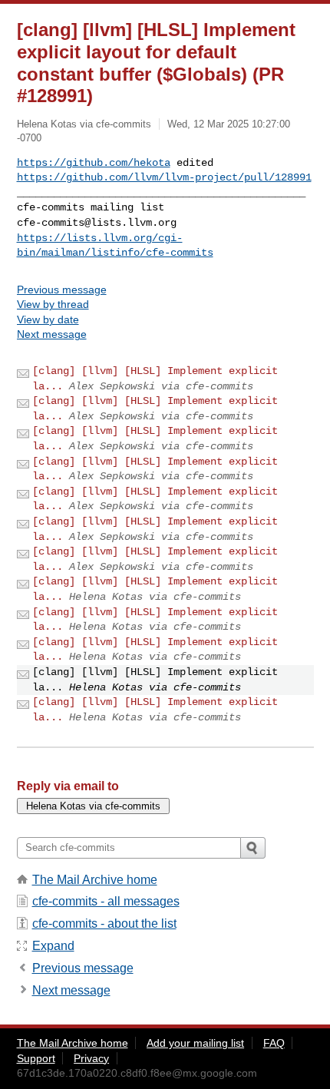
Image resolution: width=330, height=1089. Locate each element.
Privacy (91, 1058)
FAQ (274, 1043)
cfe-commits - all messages (106, 901)
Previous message (62, 289)
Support (36, 1058)
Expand (53, 945)
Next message (52, 334)
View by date (48, 319)
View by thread (53, 304)
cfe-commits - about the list (104, 923)
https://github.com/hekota (93, 163)
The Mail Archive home (94, 879)
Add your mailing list (195, 1043)
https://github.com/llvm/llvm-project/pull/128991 (164, 177)
